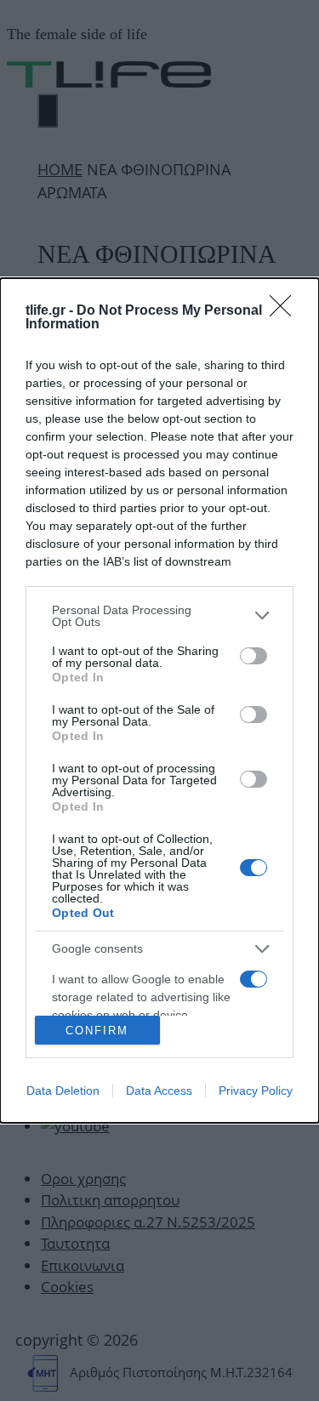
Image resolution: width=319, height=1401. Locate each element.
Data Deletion (63, 1090)
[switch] (253, 655)
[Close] (286, 311)
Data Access (159, 1090)
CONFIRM (97, 1030)
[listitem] (159, 616)
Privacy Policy (256, 1090)
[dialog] (159, 700)
